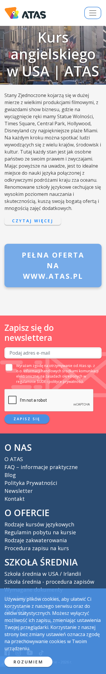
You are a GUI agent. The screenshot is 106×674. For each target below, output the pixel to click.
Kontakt (14, 498)
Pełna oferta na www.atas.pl (53, 265)
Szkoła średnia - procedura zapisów (49, 581)
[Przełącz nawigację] (92, 13)
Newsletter (18, 490)
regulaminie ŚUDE (31, 381)
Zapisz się (27, 418)
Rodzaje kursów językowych (39, 524)
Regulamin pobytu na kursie (40, 532)
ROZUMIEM (28, 662)
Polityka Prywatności (30, 482)
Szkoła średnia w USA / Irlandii (42, 573)
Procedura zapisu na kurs (36, 548)
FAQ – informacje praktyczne (41, 467)
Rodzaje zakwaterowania (35, 540)
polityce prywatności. (66, 381)
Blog (10, 474)
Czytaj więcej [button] (32, 220)
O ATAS (13, 459)
